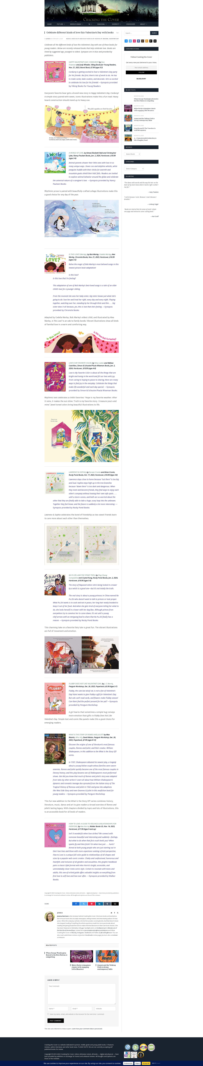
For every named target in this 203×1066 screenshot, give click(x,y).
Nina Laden (99, 363)
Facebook (88, 933)
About (142, 24)
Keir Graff (155, 216)
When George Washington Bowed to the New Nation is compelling (56, 955)
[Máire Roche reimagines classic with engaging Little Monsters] (81, 956)
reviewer (115, 935)
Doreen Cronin (94, 472)
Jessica (48, 38)
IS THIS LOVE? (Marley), (78, 254)
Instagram (80, 933)
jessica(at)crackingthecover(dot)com (96, 930)
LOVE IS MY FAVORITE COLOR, (80, 363)
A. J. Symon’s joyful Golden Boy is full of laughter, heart (145, 139)
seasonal (105, 38)
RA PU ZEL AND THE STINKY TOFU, (82, 575)
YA (89, 24)
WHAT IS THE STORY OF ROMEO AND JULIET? (86, 734)
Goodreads (89, 935)
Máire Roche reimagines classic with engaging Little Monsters (81, 967)
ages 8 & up (98, 38)
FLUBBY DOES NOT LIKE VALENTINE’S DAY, (85, 683)
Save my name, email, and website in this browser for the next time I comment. (77, 1014)
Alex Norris (84, 826)
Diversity (115, 24)
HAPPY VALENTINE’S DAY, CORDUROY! (84, 62)
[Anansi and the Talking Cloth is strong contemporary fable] (107, 956)
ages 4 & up (83, 38)
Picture (60, 24)
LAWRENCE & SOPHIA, (78, 472)
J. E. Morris (108, 683)
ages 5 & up (90, 38)
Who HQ (78, 737)
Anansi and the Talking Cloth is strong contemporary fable (106, 967)
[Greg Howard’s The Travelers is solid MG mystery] (128, 127)
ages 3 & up (75, 38)
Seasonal (101, 24)
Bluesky (74, 933)
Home (49, 24)
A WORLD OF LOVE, (76, 153)
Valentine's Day (114, 38)
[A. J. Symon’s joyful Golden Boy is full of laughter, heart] (128, 137)
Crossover (130, 24)
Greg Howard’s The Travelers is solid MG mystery (145, 129)
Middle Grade (75, 24)
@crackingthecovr (106, 933)
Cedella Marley (105, 254)
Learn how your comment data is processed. (87, 1029)
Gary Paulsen (154, 192)
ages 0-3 (68, 38)
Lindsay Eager (153, 204)
